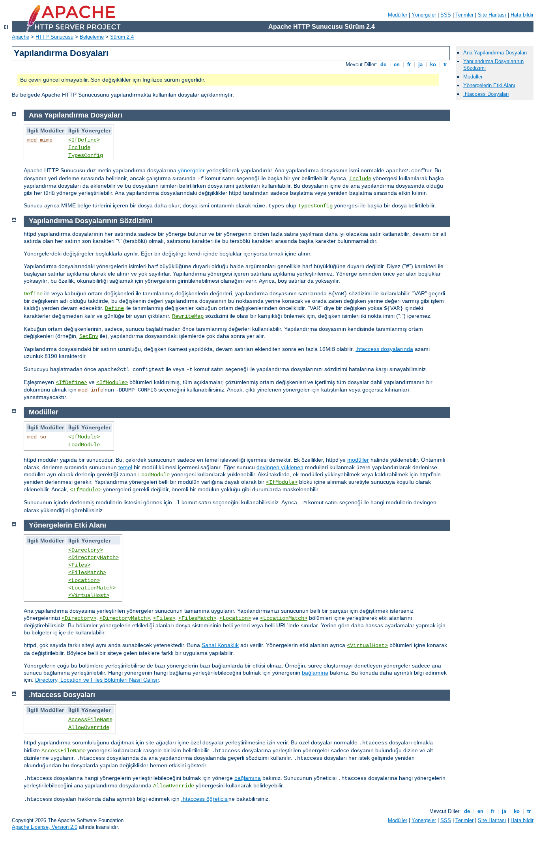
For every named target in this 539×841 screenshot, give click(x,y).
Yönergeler (424, 15)
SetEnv (88, 336)
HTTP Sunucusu (54, 37)
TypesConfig (85, 155)
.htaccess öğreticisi (204, 799)
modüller (358, 460)
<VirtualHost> (88, 595)
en (396, 64)
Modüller (397, 15)
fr (409, 64)
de (383, 64)
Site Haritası (492, 15)
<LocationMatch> (92, 588)
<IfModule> (112, 382)
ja (420, 64)
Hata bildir (522, 15)
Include (79, 147)
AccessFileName (90, 719)
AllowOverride (88, 727)
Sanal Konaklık (220, 645)
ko (433, 64)
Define (33, 294)
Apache (20, 37)
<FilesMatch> (87, 572)
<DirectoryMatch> (93, 557)
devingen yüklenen (279, 467)
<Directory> (85, 550)
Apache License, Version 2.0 (44, 827)
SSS (445, 15)
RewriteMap (188, 316)
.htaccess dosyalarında (384, 349)
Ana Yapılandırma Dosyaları (495, 53)
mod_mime (39, 140)
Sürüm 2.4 (122, 37)
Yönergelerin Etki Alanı (489, 85)
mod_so (36, 437)
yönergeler (191, 170)
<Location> (84, 580)
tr (445, 64)
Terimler (464, 15)
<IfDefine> (84, 140)
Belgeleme (92, 37)
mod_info (90, 390)
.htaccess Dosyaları (486, 94)
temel (125, 467)
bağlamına (315, 672)
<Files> (79, 565)
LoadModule (84, 445)
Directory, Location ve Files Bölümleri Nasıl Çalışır (97, 680)
